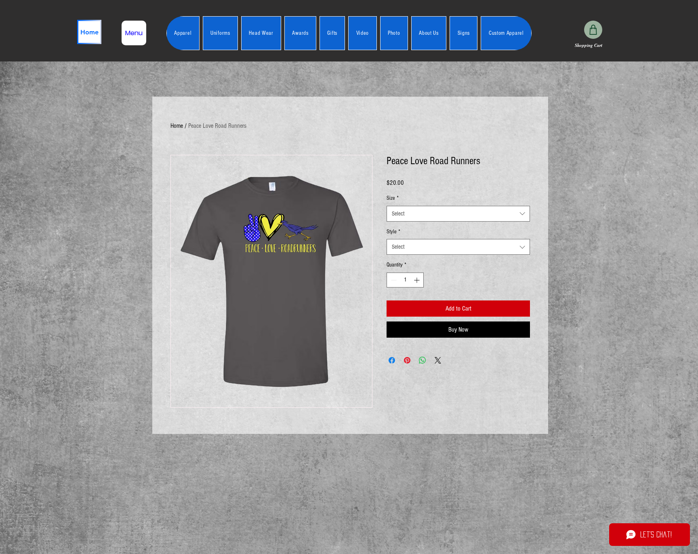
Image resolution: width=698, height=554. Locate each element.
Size (393, 198)
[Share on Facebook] (392, 360)
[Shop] (593, 30)
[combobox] (458, 214)
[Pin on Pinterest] (407, 360)
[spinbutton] (405, 280)
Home (176, 125)
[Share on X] (438, 360)
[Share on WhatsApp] (422, 360)
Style (393, 231)
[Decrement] (393, 280)
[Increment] (417, 280)
